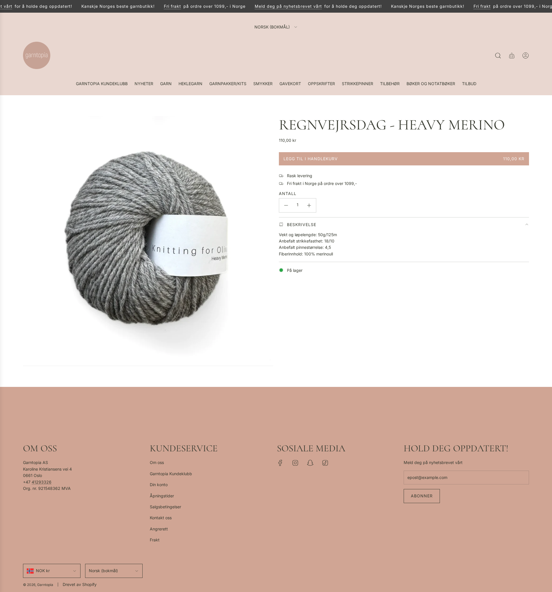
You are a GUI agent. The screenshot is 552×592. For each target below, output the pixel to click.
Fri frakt (166, 6)
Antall (287, 193)
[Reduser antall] (286, 205)
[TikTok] (325, 463)
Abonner (422, 495)
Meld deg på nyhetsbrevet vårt (282, 6)
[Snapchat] (310, 463)
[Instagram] (295, 463)
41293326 (41, 482)
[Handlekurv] (512, 55)
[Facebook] (280, 463)
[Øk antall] (309, 205)
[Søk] (498, 55)
